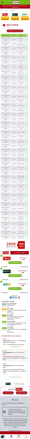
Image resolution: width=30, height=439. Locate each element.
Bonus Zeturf (4, 266)
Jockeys (6, 10)
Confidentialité (19, 403)
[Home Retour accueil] (16, 2)
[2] (7, 271)
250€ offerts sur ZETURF (16, 30)
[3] (7, 284)
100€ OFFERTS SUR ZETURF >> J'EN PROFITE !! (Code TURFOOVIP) (15, 6)
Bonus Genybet (5, 292)
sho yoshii (12, 10)
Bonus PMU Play (5, 279)
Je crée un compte (8, 392)
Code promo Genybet (24, 292)
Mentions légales (11, 403)
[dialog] (2, 436)
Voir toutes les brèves (15, 377)
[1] (7, 258)
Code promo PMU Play (24, 279)
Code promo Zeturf (24, 266)
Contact (4, 403)
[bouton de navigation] (2, 2)
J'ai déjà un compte (22, 392)
